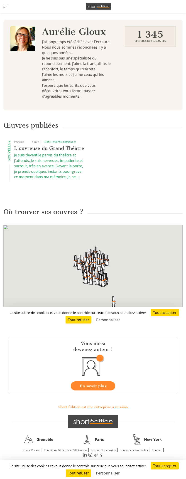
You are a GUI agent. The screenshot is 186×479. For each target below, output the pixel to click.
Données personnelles (134, 450)
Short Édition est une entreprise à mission (93, 407)
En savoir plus (93, 386)
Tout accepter (164, 465)
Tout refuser (78, 473)
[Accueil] (98, 6)
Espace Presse (31, 450)
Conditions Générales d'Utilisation (65, 450)
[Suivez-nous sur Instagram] (90, 454)
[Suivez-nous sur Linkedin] (84, 454)
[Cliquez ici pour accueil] (93, 421)
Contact (157, 450)
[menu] (5, 6)
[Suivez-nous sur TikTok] (96, 454)
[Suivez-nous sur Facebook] (101, 454)
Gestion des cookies (103, 450)
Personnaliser (108, 473)
